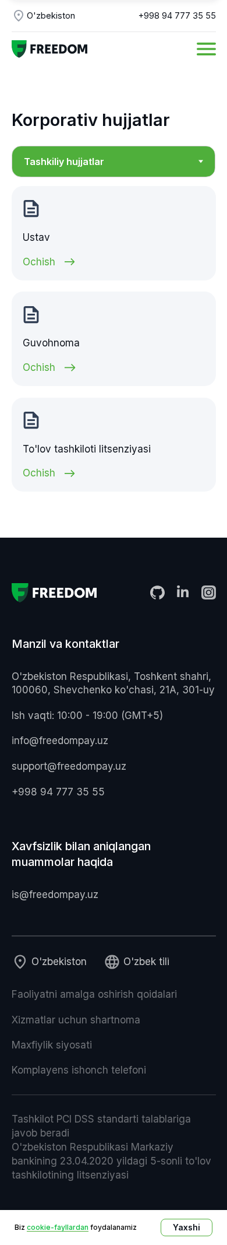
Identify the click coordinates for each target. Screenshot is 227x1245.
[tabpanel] (113, 339)
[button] (206, 49)
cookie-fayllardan (57, 1227)
